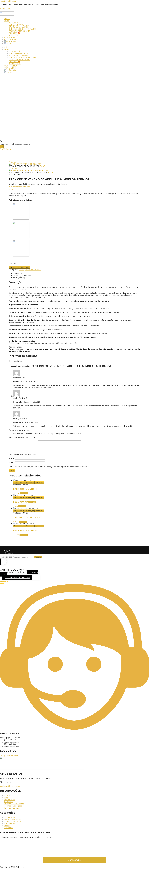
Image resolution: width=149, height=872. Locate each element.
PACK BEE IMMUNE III (25, 489)
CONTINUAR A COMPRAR (17, 578)
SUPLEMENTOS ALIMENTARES (22, 29)
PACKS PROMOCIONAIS (19, 31)
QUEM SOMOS (10, 37)
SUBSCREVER (74, 860)
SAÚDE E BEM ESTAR (18, 27)
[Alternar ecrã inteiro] (3, 581)
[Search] (2, 146)
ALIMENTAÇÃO (15, 23)
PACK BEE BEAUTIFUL (25, 502)
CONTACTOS (10, 39)
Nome (12, 458)
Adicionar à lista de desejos (19, 267)
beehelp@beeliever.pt (10, 786)
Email (12, 462)
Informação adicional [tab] (22, 276)
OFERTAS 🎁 (14, 33)
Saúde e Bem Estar (33, 270)
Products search (7, 144)
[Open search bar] (1, 142)
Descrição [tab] (17, 273)
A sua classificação (17, 438)
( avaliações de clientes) (19, 186)
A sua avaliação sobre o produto (23, 454)
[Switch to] (10, 41)
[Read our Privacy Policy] (104, 853)
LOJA (6, 21)
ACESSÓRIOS (15, 35)
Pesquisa (38, 557)
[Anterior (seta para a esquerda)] (1, 583)
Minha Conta (5, 9)
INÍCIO (7, 19)
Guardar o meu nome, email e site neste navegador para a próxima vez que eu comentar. (50, 467)
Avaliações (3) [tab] (19, 278)
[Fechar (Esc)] (7, 581)
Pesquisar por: (6, 557)
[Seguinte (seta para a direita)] (3, 583)
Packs (21, 270)
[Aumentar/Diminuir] (1, 581)
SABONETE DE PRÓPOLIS (27, 517)
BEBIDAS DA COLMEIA (18, 25)
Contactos (8, 553)
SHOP (7, 551)
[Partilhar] (5, 581)
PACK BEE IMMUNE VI (25, 530)
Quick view (39, 482)
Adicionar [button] (24, 493)
